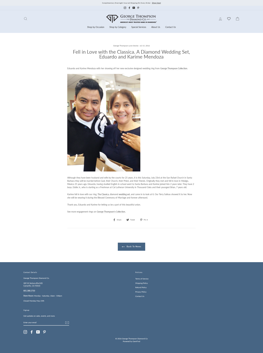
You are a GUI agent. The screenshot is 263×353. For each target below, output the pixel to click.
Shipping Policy (141, 283)
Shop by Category (117, 27)
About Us (155, 27)
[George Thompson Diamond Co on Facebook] (31, 332)
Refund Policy (141, 287)
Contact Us (170, 27)
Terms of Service (141, 279)
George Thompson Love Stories (125, 46)
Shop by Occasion (95, 27)
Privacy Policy (140, 292)
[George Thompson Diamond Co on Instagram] (25, 332)
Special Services (138, 27)
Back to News (133, 246)
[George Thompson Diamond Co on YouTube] (38, 332)
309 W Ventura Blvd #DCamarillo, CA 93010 (33, 284)
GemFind (136, 341)
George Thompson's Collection (111, 211)
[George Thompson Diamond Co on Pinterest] (44, 332)
